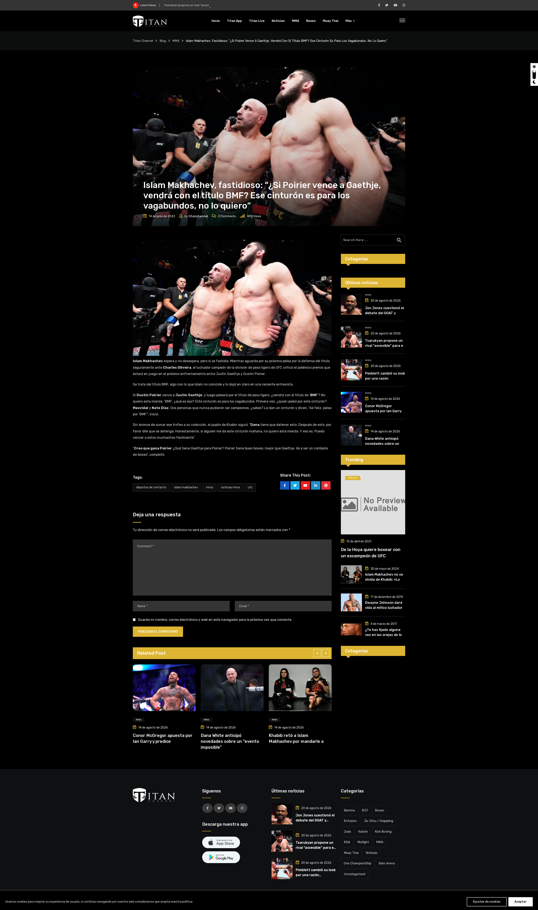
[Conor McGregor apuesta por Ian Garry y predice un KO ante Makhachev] (351, 402)
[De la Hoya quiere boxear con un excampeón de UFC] (373, 502)
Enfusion (350, 821)
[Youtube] (305, 485)
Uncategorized (354, 874)
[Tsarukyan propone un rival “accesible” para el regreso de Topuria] (351, 337)
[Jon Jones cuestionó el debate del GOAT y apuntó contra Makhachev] (351, 304)
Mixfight (363, 842)
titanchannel (198, 216)
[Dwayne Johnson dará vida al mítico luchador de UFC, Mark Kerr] (351, 602)
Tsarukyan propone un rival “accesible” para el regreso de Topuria (206, 5)
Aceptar (520, 901)
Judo (347, 831)
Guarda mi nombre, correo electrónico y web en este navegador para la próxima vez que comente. (215, 620)
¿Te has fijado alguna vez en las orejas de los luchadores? (384, 635)
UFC (250, 487)
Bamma (349, 810)
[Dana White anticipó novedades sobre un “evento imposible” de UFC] (351, 435)
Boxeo (311, 21)
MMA (295, 21)
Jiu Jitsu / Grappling (378, 821)
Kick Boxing (383, 831)
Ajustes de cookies (487, 901)
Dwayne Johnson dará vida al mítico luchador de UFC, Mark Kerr (383, 608)
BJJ (365, 810)
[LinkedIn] (315, 485)
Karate (363, 831)
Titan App (234, 21)
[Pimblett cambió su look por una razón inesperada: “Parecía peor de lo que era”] (351, 369)
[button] (317, 653)
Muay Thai (330, 21)
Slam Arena (386, 863)
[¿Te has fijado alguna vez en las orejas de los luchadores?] (351, 629)
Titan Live (257, 21)
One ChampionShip (357, 863)
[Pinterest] (326, 485)
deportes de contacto (151, 487)
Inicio (216, 21)
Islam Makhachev (186, 487)
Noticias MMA (230, 487)
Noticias (278, 21)
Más (348, 21)
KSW (347, 842)
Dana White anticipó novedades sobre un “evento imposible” (162, 741)
